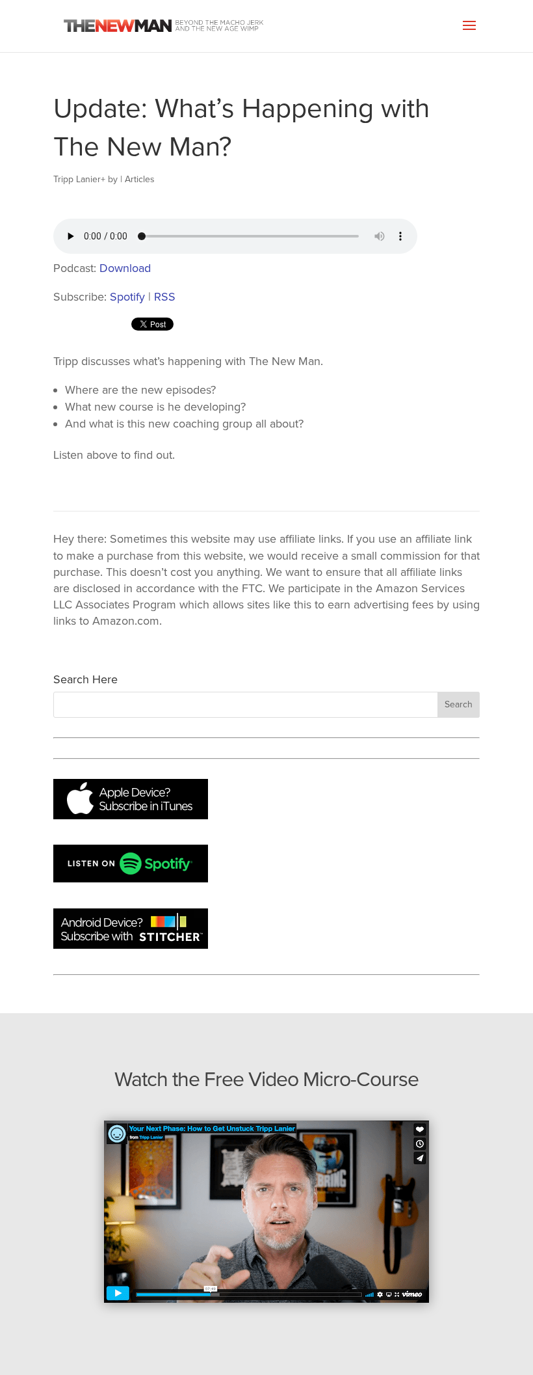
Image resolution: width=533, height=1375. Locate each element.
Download (125, 268)
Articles (140, 179)
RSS (165, 297)
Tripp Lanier (77, 179)
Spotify (127, 297)
